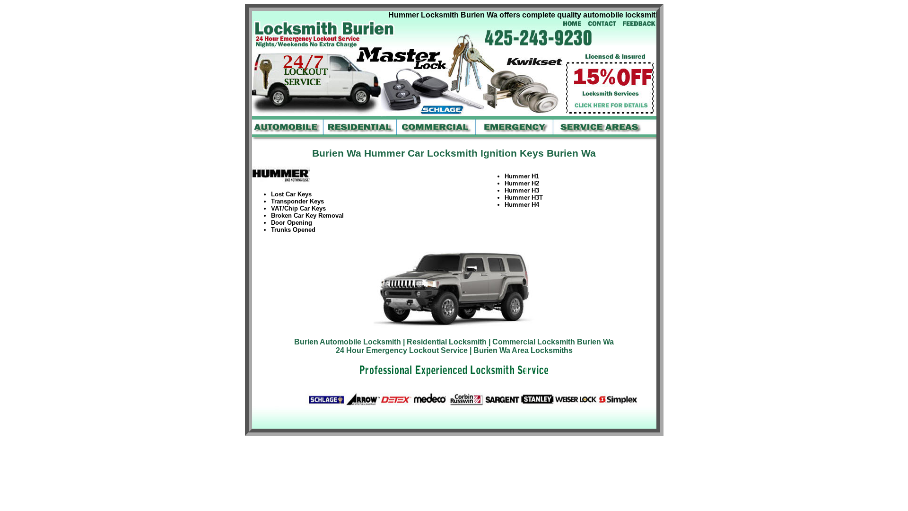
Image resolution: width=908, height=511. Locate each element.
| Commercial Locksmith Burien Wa (551, 342)
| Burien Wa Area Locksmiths (521, 350)
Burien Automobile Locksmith (347, 342)
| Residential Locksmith (445, 342)
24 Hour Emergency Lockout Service (402, 350)
